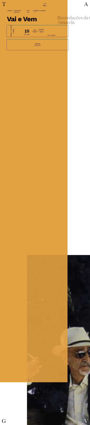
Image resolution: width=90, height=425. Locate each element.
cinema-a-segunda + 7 (39, 11)
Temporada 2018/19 (17, 11)
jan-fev (28, 11)
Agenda (9, 11)
